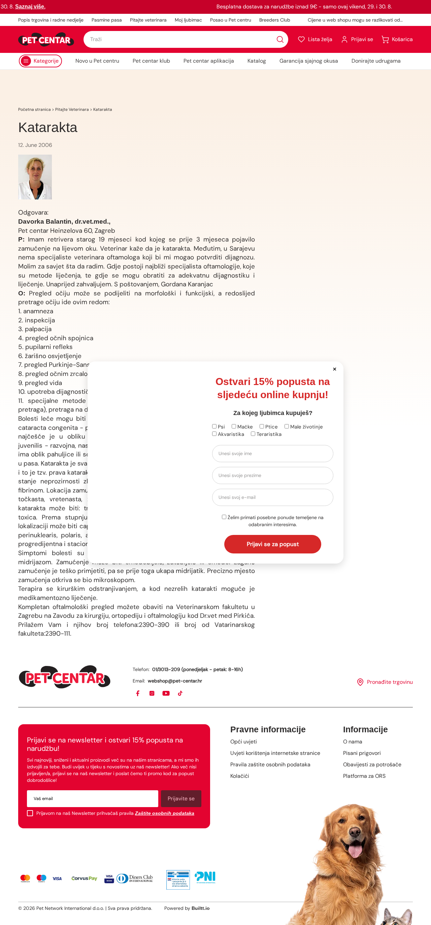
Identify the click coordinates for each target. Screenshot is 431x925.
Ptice (271, 426)
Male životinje (306, 426)
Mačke (244, 426)
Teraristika (268, 434)
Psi (221, 426)
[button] (334, 369)
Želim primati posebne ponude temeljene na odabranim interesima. (275, 521)
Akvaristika (230, 434)
